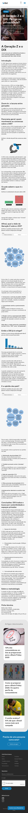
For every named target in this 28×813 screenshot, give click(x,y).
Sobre (3, 758)
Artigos (16, 761)
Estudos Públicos (18, 758)
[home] (5, 3)
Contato (17, 765)
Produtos (17, 756)
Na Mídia (17, 763)
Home (3, 756)
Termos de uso (5, 765)
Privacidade (4, 763)
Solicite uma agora (14, 744)
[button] (24, 3)
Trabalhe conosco (6, 761)
